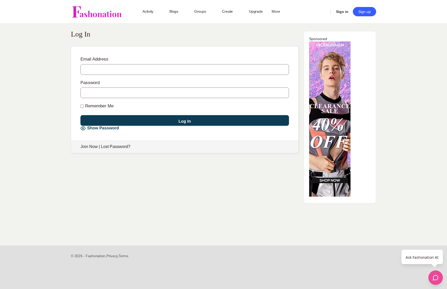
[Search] (323, 12)
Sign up (364, 12)
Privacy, (112, 256)
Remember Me (99, 105)
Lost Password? (115, 146)
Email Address (94, 59)
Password (90, 82)
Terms (123, 256)
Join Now (89, 146)
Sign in (342, 12)
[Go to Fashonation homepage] (97, 11)
